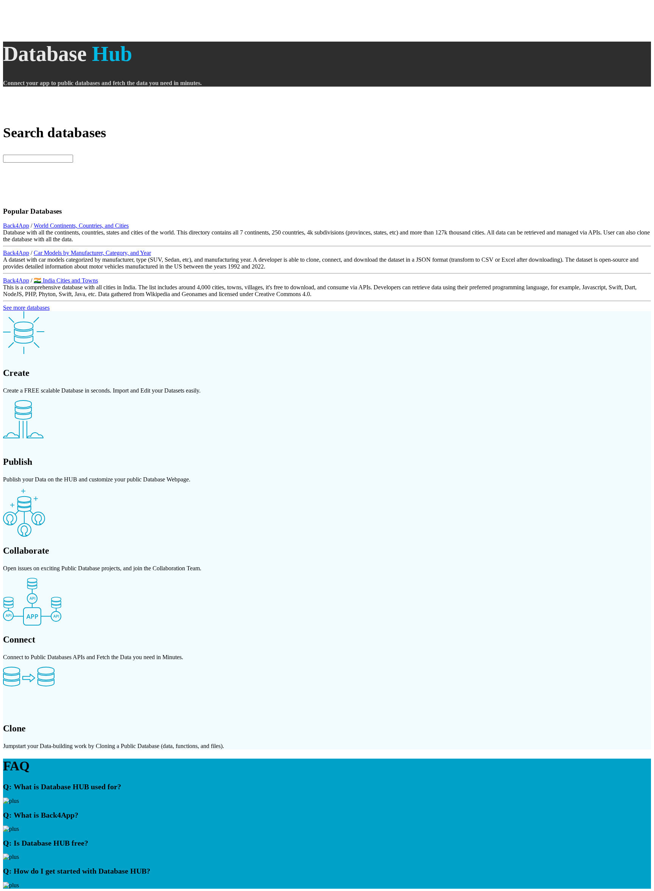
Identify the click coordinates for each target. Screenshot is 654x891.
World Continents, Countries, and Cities (81, 225)
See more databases (26, 307)
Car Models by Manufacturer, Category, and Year (92, 253)
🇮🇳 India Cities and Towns (66, 280)
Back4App (16, 225)
